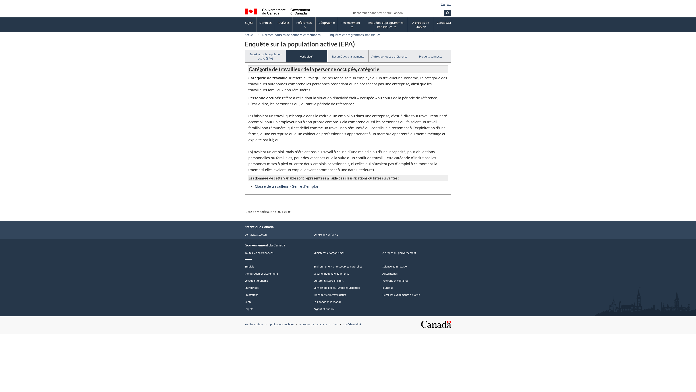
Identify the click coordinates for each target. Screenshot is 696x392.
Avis (335, 324)
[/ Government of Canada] (277, 12)
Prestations (251, 295)
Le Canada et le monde (327, 302)
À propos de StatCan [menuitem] (420, 25)
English (446, 4)
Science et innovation (395, 266)
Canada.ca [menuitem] (444, 23)
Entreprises (252, 287)
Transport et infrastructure (330, 295)
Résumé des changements (348, 56)
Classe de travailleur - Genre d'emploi (286, 186)
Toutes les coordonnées (259, 253)
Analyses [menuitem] (284, 23)
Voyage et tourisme (256, 280)
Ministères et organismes (329, 253)
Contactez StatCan (256, 234)
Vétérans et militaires (395, 280)
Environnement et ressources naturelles (338, 266)
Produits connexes (430, 56)
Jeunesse (387, 287)
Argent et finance (324, 309)
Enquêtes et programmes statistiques (354, 35)
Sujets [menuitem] (249, 23)
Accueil (249, 35)
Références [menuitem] (304, 23)
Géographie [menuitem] (326, 23)
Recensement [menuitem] (350, 23)
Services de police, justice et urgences (337, 287)
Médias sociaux (254, 324)
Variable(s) (306, 56)
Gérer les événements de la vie (401, 295)
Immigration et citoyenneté (261, 273)
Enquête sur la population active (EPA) (265, 56)
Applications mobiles (281, 324)
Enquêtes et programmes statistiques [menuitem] (385, 25)
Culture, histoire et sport (328, 280)
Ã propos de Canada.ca (313, 324)
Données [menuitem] (265, 23)
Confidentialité (352, 324)
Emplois (249, 266)
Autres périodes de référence (389, 56)
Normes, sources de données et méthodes (291, 35)
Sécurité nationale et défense (331, 273)
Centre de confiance (326, 234)
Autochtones (390, 273)
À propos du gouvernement (399, 253)
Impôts (249, 309)
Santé (248, 302)
